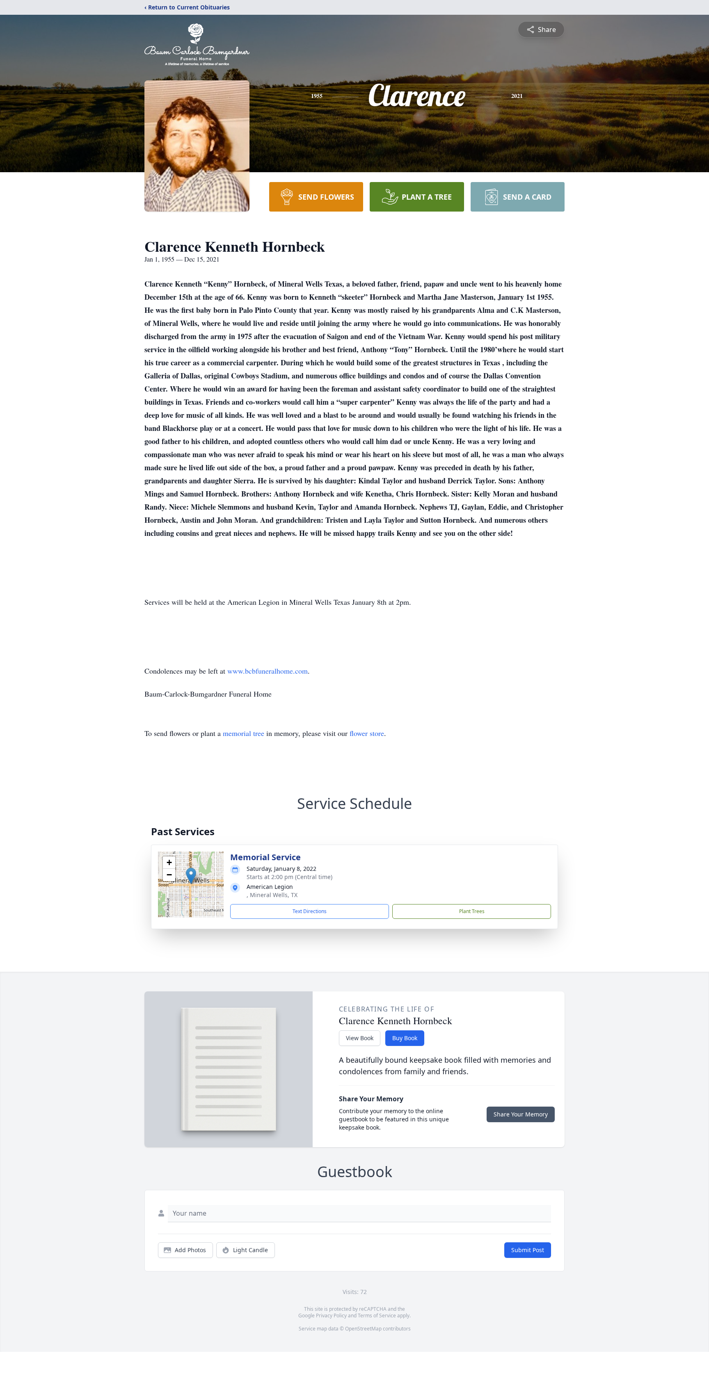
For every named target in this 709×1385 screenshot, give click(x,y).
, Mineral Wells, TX (272, 895)
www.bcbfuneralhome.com (267, 671)
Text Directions (310, 911)
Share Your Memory (521, 1114)
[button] (191, 876)
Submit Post (527, 1250)
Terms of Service (377, 1315)
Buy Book (404, 1038)
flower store (367, 733)
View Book (359, 1038)
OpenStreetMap (363, 1328)
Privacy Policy (331, 1315)
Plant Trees (472, 911)
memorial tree (243, 733)
